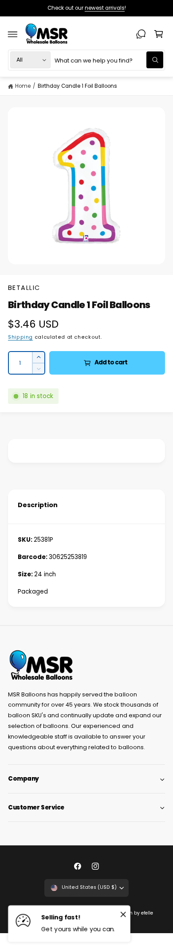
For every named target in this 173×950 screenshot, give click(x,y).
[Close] (123, 914)
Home (23, 86)
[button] (13, 34)
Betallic (24, 287)
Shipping (20, 337)
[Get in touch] (141, 34)
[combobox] (109, 60)
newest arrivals (105, 8)
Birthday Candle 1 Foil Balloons (77, 86)
